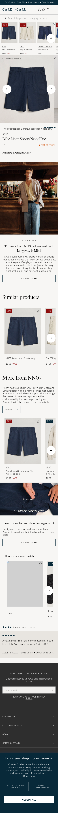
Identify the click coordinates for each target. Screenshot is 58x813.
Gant (22, 46)
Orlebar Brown (45, 46)
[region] (29, 644)
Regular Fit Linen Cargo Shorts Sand (26, 50)
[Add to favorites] (37, 311)
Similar (20, 297)
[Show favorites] (43, 9)
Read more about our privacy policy (29, 698)
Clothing (7, 58)
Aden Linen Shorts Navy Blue (8, 50)
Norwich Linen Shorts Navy (43, 50)
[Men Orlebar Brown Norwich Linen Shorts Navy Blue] (45, 32)
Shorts (17, 58)
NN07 (4, 46)
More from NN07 (22, 378)
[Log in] (39, 9)
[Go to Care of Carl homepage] (14, 9)
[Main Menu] (53, 9)
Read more (27, 278)
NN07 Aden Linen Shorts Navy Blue (20, 358)
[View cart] (48, 10)
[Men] (25, 584)
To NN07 (9, 410)
